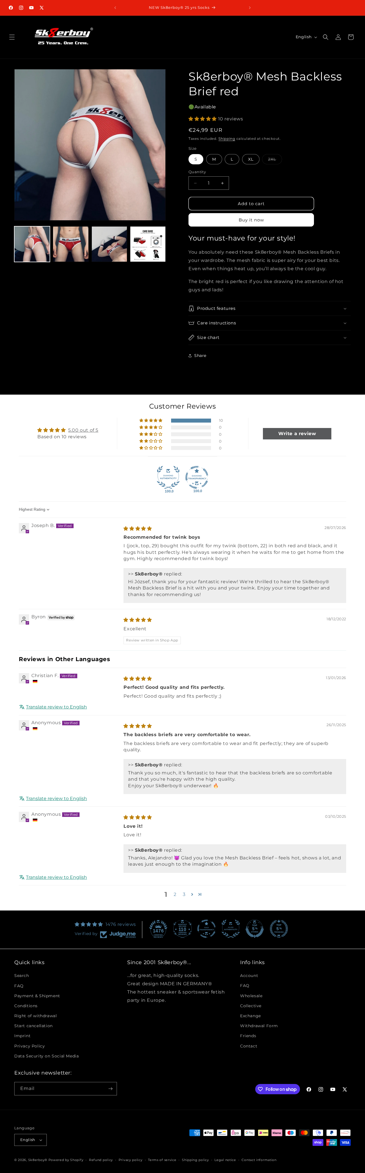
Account (249, 975)
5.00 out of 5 (83, 430)
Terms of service (162, 1160)
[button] (12, 37)
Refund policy (101, 1160)
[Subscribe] (110, 1088)
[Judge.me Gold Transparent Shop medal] (206, 929)
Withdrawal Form (259, 1025)
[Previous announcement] (115, 7)
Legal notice (225, 1160)
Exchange (250, 1015)
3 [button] (184, 894)
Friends (248, 1035)
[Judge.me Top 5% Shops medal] (255, 929)
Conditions (26, 1005)
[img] (137, 528)
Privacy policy (131, 1160)
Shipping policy (195, 1160)
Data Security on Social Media (46, 1056)
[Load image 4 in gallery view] (148, 244)
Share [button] (200, 355)
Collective (250, 1005)
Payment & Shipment (37, 995)
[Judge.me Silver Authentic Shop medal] (231, 929)
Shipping (226, 138)
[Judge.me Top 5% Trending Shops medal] (279, 929)
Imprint (22, 1035)
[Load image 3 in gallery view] (109, 244)
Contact (248, 1045)
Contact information (259, 1160)
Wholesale (251, 995)
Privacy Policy (29, 1045)
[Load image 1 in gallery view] (32, 244)
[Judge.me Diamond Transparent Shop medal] (196, 477)
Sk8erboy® (37, 1160)
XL (251, 159)
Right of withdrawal (35, 1015)
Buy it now (251, 220)
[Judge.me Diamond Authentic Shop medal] (168, 477)
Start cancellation (33, 1025)
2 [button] (175, 894)
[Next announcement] (250, 7)
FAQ (19, 985)
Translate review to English (56, 707)
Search (21, 975)
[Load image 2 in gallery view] (70, 244)
